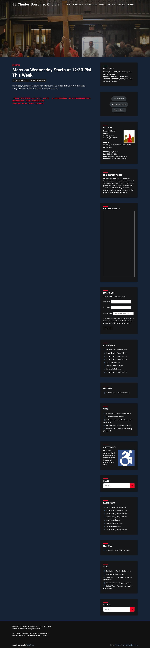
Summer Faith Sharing (113, 369)
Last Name (106, 307)
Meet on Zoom (119, 110)
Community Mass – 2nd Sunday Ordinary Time (71, 98)
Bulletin (16, 65)
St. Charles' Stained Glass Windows (117, 393)
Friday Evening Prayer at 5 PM (116, 353)
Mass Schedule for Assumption (116, 350)
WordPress (30, 645)
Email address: (108, 313)
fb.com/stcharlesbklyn (119, 159)
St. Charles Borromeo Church (35, 4)
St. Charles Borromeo (38, 80)
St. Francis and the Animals (115, 417)
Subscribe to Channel (119, 104)
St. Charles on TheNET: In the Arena (118, 413)
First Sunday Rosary (113, 362)
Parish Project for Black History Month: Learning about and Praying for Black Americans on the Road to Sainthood (30, 100)
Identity (117, 645)
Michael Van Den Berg (130, 645)
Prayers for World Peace (114, 366)
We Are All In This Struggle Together (118, 425)
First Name (106, 302)
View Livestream (119, 99)
